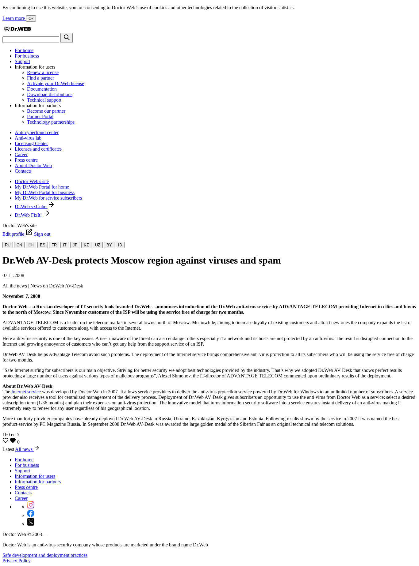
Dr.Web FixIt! (29, 215)
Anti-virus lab (28, 138)
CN (19, 245)
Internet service (26, 391)
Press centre (26, 160)
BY (109, 245)
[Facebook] (30, 515)
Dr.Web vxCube (31, 206)
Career (21, 154)
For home (24, 50)
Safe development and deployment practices (44, 555)
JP (75, 245)
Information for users (35, 476)
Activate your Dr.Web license (55, 83)
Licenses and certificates (38, 149)
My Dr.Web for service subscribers (48, 198)
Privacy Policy (16, 560)
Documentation (42, 89)
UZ (97, 245)
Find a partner (40, 78)
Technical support (44, 100)
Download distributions (49, 94)
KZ (86, 245)
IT (65, 245)
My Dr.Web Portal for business (45, 192)
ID (120, 245)
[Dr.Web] (17, 29)
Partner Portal (40, 116)
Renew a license (43, 72)
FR (54, 245)
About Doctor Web (33, 165)
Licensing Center (31, 143)
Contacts (23, 171)
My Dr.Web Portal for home (42, 186)
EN (31, 245)
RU (7, 245)
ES (42, 245)
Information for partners (38, 481)
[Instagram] (30, 506)
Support (22, 61)
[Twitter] (30, 524)
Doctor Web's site (32, 181)
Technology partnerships (51, 122)
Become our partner (46, 111)
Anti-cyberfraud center (37, 132)
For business (27, 55)
